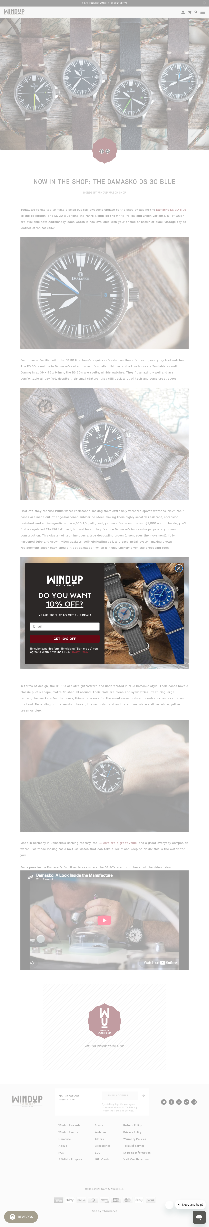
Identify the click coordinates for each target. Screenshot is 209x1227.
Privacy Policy (79, 651)
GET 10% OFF (64, 639)
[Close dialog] (178, 568)
